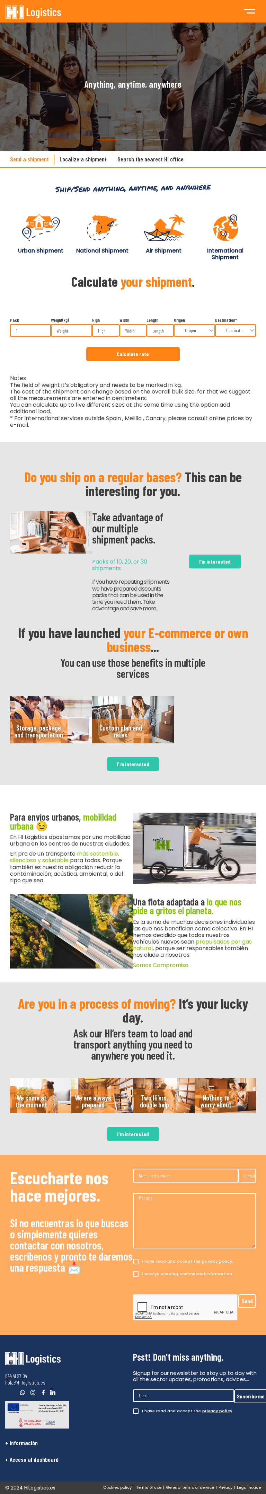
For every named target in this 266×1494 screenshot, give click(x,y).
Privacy (225, 1487)
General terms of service (190, 1487)
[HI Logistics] (33, 1359)
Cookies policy (117, 1487)
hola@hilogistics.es (25, 1382)
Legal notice (249, 1487)
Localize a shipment (83, 159)
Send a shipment (29, 159)
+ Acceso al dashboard (32, 1459)
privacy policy (217, 1261)
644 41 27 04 (16, 1375)
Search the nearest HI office (150, 159)
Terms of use (148, 1487)
